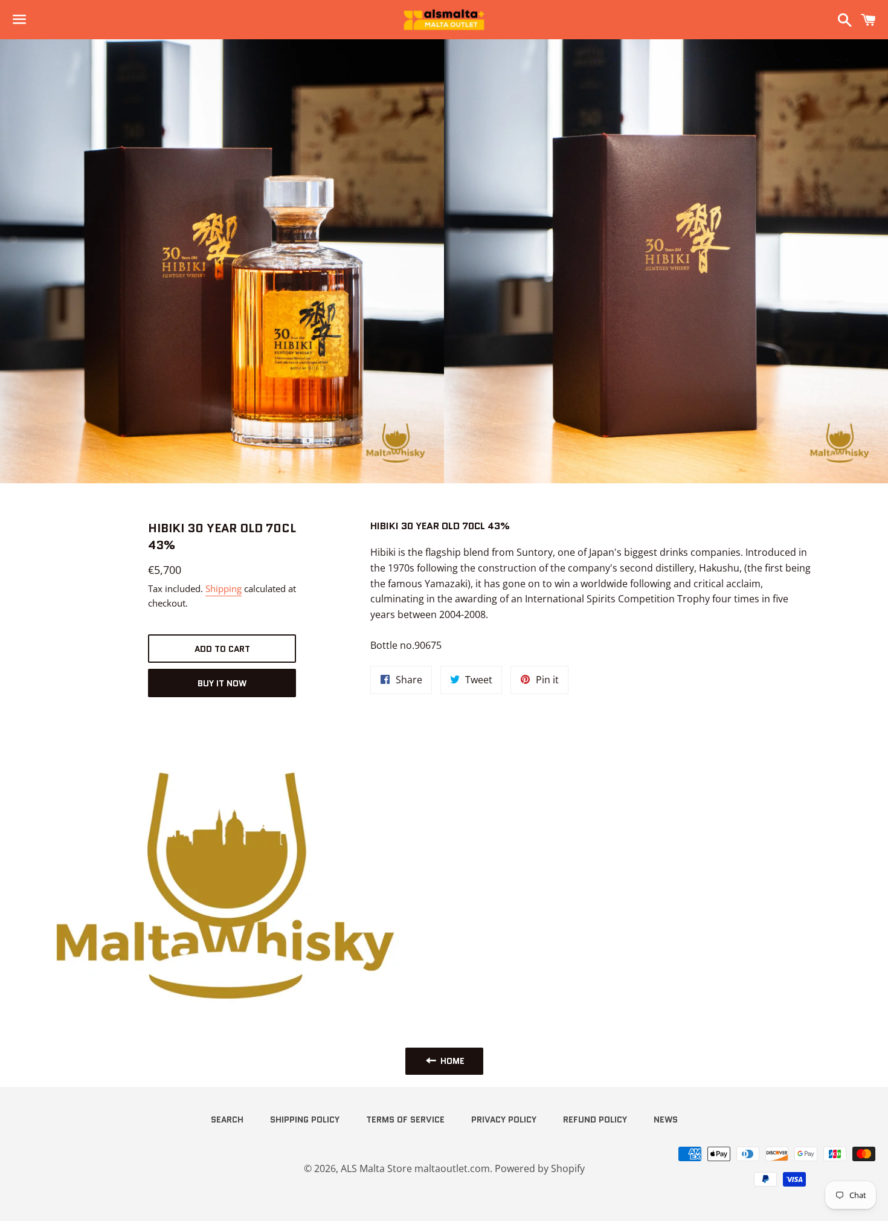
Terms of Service (405, 1119)
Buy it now (222, 683)
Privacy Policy (503, 1119)
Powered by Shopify (540, 1168)
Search (227, 1119)
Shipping (223, 588)
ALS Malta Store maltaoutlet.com (415, 1168)
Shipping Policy (304, 1119)
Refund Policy (595, 1119)
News (666, 1119)
